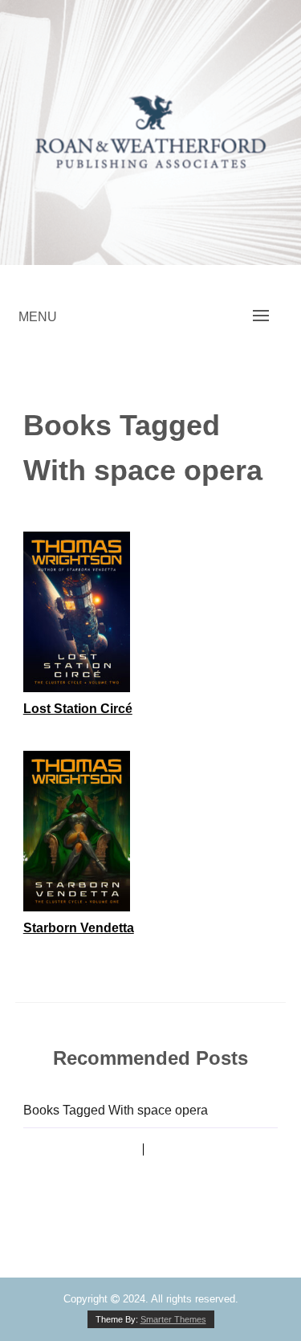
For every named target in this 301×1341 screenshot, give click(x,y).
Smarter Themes (173, 1319)
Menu (37, 317)
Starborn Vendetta (78, 928)
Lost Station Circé (77, 708)
